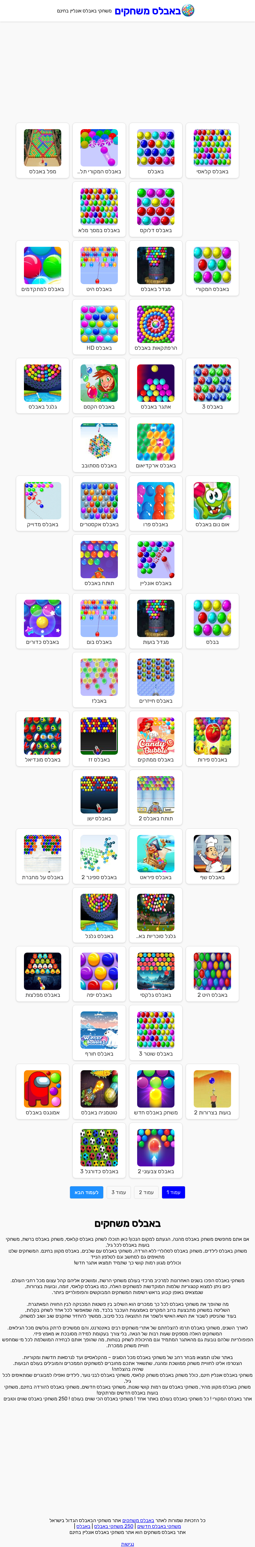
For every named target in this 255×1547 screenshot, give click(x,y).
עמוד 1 (173, 1192)
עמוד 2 (146, 1192)
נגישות (127, 1544)
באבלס (83, 1526)
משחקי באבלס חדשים (159, 1526)
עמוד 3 (119, 1192)
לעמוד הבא (87, 1192)
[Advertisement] (127, 71)
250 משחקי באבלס (113, 1526)
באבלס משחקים (148, 11)
